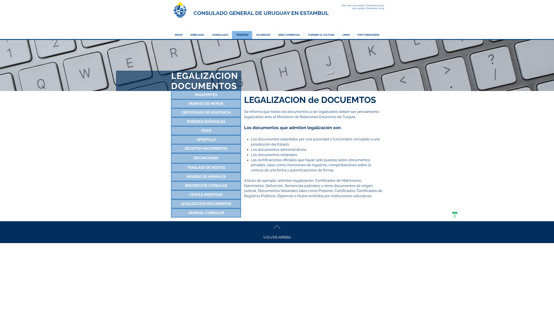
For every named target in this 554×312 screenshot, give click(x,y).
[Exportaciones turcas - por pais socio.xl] (454, 216)
